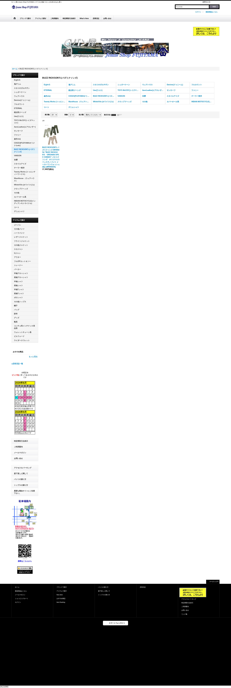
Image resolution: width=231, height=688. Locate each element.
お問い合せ (18, 458)
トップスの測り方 (21, 485)
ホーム (17, 587)
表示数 (47, 115)
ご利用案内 (18, 447)
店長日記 (143, 587)
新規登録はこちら (211, 12)
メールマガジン (20, 453)
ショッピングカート (21, 598)
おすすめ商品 (61, 598)
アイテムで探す (62, 591)
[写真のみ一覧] (114, 115)
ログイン (198, 12)
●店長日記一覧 (17, 364)
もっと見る (33, 357)
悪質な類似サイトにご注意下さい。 (24, 492)
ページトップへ (214, 581)
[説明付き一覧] (120, 115)
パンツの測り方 (20, 479)
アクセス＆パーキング (22, 468)
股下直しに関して (21, 473)
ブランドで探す (62, 587)
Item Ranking (61, 602)
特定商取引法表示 (21, 441)
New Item (60, 595)
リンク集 (184, 614)
